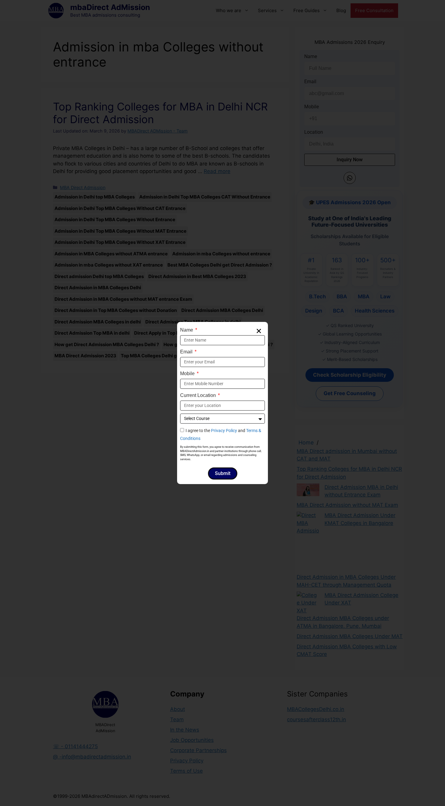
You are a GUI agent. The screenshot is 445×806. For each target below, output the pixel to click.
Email (187, 351)
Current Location (198, 395)
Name (187, 330)
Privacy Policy (224, 430)
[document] (222, 403)
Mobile (188, 373)
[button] (259, 331)
